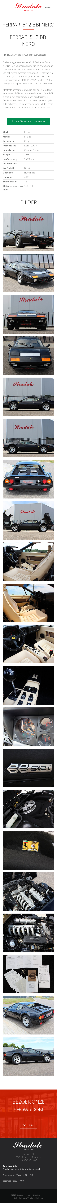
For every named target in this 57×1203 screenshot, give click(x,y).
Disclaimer (37, 1195)
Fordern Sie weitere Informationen (28, 121)
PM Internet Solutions (35, 1198)
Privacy (28, 1195)
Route (31, 1124)
